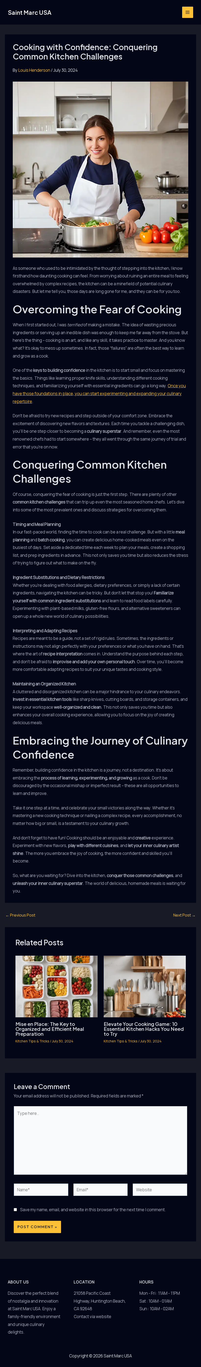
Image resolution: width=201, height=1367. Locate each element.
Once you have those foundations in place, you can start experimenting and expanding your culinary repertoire (99, 393)
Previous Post (20, 915)
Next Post (184, 915)
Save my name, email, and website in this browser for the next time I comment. (93, 1209)
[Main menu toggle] (187, 12)
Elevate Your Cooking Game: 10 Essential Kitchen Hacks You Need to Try (144, 1029)
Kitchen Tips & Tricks (32, 1041)
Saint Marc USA (29, 12)
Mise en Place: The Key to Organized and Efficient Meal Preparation (49, 1029)
